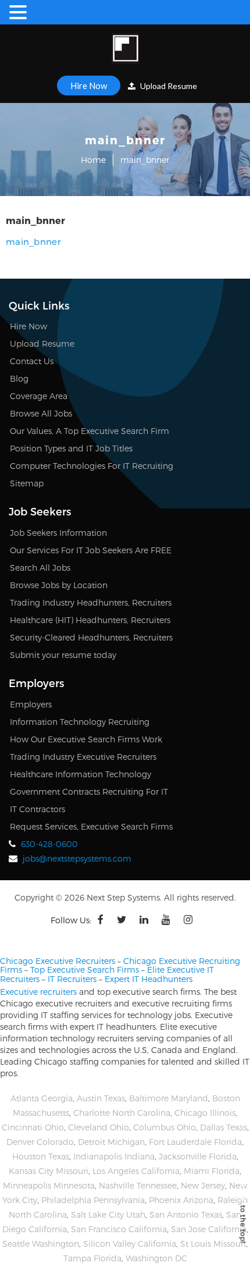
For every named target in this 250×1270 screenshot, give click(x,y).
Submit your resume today (63, 655)
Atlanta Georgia (41, 1098)
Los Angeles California (136, 1171)
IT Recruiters (72, 979)
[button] (19, 12)
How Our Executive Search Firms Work (86, 739)
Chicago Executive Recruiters (57, 961)
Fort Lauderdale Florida (195, 1142)
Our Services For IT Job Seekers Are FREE (91, 550)
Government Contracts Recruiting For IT (89, 791)
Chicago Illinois (204, 1113)
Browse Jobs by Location (59, 585)
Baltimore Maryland (168, 1098)
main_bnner (33, 241)
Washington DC (156, 1258)
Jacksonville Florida (198, 1156)
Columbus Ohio (164, 1127)
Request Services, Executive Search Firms (91, 826)
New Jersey (203, 1185)
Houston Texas (40, 1156)
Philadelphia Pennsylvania (93, 1200)
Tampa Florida (92, 1258)
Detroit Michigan (111, 1142)
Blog (19, 378)
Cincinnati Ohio (33, 1127)
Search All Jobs (40, 567)
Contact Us (31, 361)
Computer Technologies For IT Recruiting (91, 466)
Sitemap (27, 483)
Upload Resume (167, 86)
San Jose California (209, 1229)
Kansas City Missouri (48, 1171)
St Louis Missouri (213, 1243)
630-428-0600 (49, 844)
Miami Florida (212, 1171)
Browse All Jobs (41, 413)
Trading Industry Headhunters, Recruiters (91, 602)
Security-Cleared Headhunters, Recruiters (91, 637)
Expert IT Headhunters (148, 979)
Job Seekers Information (58, 533)
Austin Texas (101, 1098)
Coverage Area (38, 396)
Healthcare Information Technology (80, 774)
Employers (31, 704)
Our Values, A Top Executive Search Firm (89, 431)
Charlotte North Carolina (121, 1113)
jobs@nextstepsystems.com (77, 858)
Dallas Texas (223, 1127)
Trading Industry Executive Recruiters (83, 757)
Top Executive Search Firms (84, 969)
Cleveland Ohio (98, 1127)
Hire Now (88, 85)
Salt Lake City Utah (108, 1214)
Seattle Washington (40, 1243)
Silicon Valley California (129, 1243)
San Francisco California (119, 1229)
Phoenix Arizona (181, 1200)
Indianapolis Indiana (114, 1156)
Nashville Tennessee (138, 1185)
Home (93, 160)
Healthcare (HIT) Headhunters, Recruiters (90, 620)
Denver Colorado (40, 1142)
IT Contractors (37, 809)
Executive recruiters (38, 992)
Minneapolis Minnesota (49, 1185)
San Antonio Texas (185, 1214)
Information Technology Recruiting (79, 722)
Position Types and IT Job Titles (71, 448)
